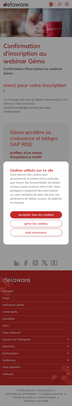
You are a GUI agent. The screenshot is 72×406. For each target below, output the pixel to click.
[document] (36, 203)
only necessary (36, 232)
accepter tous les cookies (36, 215)
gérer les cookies (36, 223)
